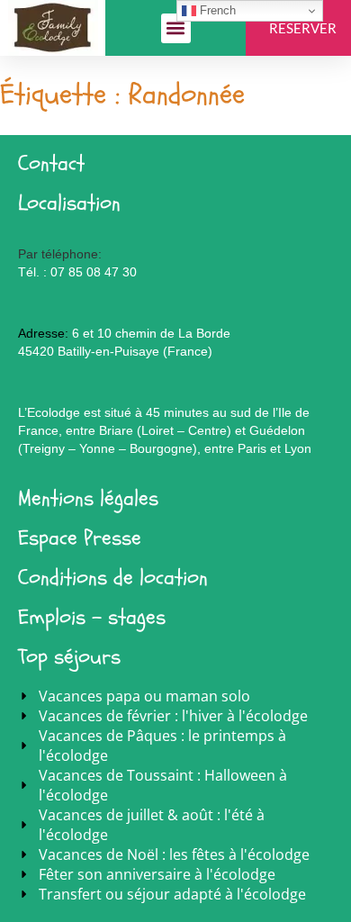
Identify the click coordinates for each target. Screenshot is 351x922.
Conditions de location (113, 577)
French (216, 10)
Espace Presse (79, 538)
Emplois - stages (92, 617)
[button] (176, 28)
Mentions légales (88, 498)
